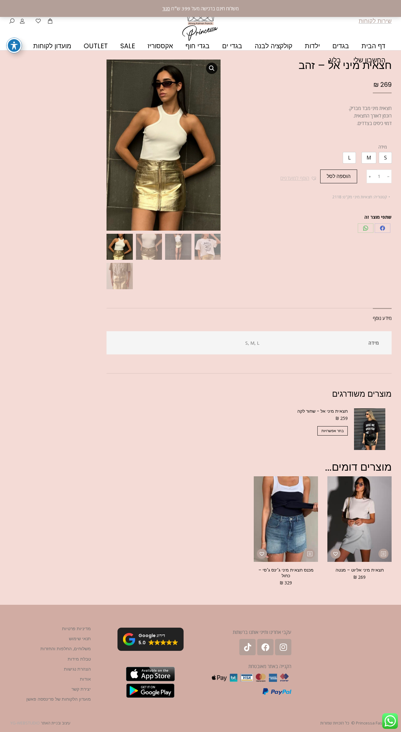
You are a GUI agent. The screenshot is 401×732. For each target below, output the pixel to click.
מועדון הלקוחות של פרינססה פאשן (58, 699)
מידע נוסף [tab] (382, 318)
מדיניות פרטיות (76, 628)
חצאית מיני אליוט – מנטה (360, 570)
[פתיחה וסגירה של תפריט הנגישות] (14, 45)
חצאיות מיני (362, 197)
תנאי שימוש (80, 638)
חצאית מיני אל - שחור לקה (322, 411)
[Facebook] (382, 228)
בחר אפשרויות (332, 430)
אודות (85, 679)
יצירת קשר (81, 689)
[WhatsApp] (365, 228)
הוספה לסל (339, 176)
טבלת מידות (79, 659)
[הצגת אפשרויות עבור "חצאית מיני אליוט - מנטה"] (383, 554)
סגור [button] (166, 8)
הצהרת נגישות (77, 669)
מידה (382, 147)
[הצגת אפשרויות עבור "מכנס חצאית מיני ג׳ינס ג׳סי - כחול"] (310, 554)
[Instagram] (283, 647)
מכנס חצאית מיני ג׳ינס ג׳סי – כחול (286, 573)
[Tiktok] (247, 647)
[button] (298, 178)
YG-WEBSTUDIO (25, 723)
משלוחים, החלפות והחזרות (65, 649)
